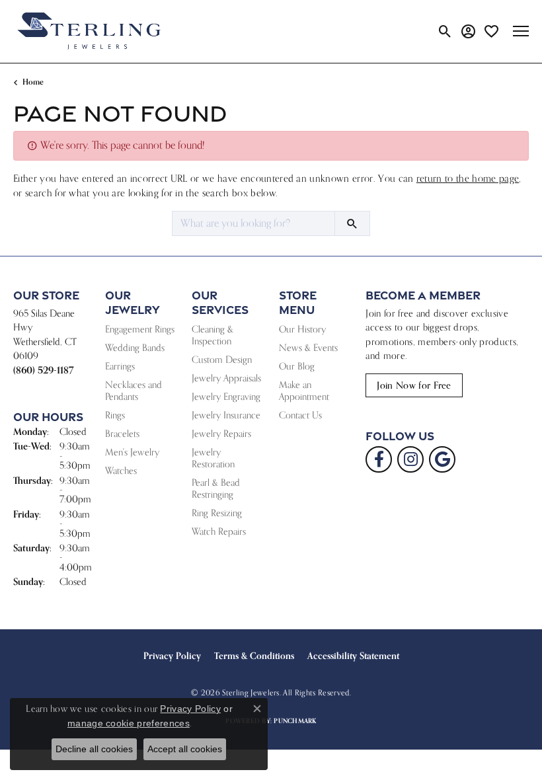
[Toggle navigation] (520, 31)
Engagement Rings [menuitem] (139, 328)
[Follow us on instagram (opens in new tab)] (410, 459)
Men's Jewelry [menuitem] (132, 451)
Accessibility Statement (353, 656)
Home (33, 82)
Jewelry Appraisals (226, 377)
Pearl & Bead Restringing (216, 488)
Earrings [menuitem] (120, 365)
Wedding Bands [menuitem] (135, 347)
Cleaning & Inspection (212, 334)
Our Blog (297, 365)
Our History (302, 328)
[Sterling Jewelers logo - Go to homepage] (89, 31)
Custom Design (222, 359)
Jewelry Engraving (226, 396)
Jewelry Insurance (226, 414)
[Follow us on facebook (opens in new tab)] (379, 459)
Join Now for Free (414, 385)
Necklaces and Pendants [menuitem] (133, 390)
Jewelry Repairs (221, 433)
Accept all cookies (184, 749)
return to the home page (467, 178)
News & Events (308, 347)
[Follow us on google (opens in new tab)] (442, 459)
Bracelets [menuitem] (122, 433)
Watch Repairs (219, 531)
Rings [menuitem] (115, 414)
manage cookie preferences (128, 723)
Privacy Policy (172, 656)
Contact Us (300, 414)
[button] (445, 31)
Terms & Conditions (254, 656)
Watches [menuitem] (121, 470)
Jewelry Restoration (213, 457)
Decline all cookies (94, 749)
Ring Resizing (217, 512)
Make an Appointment (304, 390)
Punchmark (295, 721)
